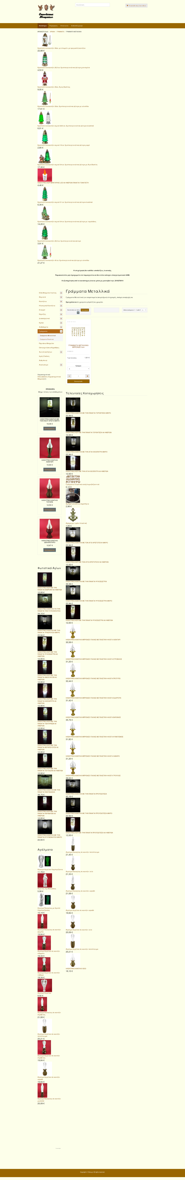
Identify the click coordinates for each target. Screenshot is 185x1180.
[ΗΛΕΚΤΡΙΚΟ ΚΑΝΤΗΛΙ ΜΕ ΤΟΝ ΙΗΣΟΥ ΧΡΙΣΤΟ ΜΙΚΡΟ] (50, 407)
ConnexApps (58, 1148)
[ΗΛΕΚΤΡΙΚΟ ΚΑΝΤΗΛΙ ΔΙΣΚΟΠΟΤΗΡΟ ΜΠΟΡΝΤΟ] (50, 528)
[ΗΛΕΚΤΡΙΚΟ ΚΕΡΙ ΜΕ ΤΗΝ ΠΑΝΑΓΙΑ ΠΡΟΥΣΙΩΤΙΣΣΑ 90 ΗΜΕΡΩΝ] (73, 824)
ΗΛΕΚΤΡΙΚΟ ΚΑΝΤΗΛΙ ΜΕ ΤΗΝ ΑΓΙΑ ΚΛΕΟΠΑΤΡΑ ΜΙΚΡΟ (86, 452)
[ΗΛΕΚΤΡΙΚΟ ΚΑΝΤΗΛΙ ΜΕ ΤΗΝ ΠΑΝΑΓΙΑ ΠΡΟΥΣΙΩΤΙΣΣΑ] (73, 786)
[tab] (50, 375)
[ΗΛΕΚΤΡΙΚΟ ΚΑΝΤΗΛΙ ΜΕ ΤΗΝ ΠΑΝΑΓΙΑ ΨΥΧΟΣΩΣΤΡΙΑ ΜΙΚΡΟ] (73, 592)
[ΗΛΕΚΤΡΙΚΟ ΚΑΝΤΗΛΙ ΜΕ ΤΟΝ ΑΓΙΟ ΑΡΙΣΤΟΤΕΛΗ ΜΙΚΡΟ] (73, 534)
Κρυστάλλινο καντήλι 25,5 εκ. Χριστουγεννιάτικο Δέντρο (59, 241)
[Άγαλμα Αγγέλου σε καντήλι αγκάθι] (73, 902)
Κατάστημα (43, 26)
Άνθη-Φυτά (43, 360)
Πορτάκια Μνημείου (46, 343)
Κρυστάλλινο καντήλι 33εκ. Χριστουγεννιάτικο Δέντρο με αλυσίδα (63, 106)
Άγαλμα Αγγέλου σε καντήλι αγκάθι (80, 910)
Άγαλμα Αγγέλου (44, 993)
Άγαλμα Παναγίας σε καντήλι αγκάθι (80, 891)
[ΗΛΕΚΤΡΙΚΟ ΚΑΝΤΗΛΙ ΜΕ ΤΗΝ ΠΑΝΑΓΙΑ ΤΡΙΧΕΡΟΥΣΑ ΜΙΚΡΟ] (45, 622)
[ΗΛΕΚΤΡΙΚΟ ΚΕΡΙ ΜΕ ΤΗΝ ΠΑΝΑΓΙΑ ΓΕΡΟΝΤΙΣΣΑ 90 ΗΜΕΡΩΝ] (73, 424)
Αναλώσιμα (43, 365)
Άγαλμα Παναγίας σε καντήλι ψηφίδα (49, 931)
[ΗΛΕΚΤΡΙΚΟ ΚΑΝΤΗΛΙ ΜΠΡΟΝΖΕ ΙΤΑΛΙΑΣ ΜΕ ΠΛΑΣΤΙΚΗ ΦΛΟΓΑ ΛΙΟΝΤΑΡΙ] (73, 631)
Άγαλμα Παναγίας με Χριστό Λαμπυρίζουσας (49, 909)
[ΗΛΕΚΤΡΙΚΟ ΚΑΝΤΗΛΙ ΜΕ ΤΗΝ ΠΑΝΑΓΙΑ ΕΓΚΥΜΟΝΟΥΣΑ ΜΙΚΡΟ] (45, 826)
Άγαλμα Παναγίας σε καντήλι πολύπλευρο (82, 852)
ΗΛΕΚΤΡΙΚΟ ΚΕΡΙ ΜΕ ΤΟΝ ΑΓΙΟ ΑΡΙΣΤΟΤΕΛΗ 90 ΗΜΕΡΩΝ (87, 562)
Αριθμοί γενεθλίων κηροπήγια (77, 504)
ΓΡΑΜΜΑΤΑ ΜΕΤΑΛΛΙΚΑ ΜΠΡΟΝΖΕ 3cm (78, 346)
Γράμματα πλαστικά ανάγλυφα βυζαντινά (82, 484)
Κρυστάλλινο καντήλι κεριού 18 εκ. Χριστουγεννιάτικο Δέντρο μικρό (64, 145)
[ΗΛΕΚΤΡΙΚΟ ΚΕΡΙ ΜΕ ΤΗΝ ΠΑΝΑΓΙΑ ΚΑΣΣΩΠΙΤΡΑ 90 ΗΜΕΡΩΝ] (45, 690)
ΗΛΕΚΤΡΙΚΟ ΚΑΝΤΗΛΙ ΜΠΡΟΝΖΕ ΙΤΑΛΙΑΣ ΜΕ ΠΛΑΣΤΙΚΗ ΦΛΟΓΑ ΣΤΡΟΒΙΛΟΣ (94, 659)
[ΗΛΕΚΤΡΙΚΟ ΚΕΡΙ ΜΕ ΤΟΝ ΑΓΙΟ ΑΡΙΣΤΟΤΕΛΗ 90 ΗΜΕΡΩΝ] (73, 553)
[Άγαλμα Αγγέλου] (45, 985)
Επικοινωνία (64, 26)
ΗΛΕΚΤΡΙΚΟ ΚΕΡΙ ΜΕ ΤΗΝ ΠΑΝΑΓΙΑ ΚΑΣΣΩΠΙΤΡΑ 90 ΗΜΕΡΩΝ (47, 701)
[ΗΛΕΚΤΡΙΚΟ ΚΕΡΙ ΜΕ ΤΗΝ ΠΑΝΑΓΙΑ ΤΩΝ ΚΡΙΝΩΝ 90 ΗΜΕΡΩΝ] (45, 713)
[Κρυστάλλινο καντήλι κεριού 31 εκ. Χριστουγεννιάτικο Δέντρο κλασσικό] (45, 194)
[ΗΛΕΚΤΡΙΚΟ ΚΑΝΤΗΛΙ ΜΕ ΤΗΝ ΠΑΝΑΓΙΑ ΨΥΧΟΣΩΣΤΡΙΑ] (73, 573)
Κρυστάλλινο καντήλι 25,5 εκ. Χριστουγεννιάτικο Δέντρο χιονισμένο (64, 67)
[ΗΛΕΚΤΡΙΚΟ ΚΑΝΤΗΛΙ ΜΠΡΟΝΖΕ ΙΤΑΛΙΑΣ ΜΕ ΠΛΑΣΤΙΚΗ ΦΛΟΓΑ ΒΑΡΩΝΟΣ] (73, 709)
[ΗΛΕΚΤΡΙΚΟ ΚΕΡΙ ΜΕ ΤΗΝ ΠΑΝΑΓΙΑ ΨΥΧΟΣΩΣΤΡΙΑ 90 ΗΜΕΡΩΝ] (73, 612)
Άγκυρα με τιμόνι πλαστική (76, 523)
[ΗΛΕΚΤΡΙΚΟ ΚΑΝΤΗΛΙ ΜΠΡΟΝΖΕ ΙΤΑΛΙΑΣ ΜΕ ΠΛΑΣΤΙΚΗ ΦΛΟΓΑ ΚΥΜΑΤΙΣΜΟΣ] (73, 728)
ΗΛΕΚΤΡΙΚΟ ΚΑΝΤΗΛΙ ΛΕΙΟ (76, 968)
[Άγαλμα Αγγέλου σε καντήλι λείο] (73, 921)
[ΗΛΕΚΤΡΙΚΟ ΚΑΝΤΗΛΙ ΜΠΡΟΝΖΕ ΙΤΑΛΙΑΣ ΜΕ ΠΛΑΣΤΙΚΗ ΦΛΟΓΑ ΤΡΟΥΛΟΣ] (73, 767)
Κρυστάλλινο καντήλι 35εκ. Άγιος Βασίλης (54, 87)
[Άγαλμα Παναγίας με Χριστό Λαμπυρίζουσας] (44, 899)
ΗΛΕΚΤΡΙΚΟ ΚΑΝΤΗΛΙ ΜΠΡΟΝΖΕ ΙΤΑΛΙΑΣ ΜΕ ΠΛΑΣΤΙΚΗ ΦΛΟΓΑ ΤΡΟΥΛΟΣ (93, 775)
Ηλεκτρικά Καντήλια (47, 305)
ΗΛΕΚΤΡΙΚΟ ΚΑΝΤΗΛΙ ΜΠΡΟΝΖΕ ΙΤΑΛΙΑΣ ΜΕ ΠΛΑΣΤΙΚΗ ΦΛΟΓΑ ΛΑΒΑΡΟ (93, 756)
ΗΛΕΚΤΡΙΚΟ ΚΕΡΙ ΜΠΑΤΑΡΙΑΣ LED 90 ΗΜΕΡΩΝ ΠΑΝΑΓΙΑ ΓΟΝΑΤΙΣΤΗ (63, 183)
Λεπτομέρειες (50, 429)
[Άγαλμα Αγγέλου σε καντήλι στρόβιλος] (44, 1047)
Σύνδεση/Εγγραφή (76, 26)
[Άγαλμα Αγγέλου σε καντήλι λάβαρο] (44, 964)
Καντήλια (43, 301)
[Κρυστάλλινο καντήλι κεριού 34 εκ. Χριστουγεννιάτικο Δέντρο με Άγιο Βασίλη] (45, 156)
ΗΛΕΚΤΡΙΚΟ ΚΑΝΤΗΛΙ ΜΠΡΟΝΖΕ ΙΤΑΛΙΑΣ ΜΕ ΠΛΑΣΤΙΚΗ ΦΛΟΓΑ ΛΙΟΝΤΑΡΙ (93, 639)
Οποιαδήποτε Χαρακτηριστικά (49, 377)
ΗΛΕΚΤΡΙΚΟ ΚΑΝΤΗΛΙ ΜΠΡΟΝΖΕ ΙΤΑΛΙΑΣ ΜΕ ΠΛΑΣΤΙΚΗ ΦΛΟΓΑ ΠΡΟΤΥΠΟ (93, 678)
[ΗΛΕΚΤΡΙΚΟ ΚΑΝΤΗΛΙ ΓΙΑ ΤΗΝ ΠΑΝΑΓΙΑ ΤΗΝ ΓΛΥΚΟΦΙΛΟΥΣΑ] (45, 600)
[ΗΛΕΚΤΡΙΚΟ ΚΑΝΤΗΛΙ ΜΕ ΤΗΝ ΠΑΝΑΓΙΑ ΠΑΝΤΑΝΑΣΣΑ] (45, 781)
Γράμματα (60, 32)
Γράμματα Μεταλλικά (48, 335)
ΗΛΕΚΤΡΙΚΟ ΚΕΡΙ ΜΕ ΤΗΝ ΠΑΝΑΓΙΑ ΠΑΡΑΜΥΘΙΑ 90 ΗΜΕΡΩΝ (47, 813)
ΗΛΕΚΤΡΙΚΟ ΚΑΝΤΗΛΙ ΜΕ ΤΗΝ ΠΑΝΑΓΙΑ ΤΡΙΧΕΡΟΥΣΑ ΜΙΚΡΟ (49, 631)
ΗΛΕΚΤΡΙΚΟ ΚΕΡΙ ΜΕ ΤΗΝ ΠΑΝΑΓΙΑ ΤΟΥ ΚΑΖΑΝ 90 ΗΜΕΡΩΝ (50, 769)
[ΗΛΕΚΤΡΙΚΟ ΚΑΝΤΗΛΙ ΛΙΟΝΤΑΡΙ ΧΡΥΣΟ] (50, 448)
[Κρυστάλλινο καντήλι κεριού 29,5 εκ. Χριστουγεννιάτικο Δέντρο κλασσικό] (45, 117)
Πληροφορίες (53, 26)
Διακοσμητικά (44, 318)
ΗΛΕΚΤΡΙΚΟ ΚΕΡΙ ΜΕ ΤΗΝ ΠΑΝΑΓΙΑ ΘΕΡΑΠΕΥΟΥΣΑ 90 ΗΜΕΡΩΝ (48, 747)
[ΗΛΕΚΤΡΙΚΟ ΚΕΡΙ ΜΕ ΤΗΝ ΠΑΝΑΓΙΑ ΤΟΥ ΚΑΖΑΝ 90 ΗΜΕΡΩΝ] (45, 760)
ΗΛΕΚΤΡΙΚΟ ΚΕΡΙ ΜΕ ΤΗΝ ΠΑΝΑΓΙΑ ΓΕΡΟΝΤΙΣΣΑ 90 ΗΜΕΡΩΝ (89, 432)
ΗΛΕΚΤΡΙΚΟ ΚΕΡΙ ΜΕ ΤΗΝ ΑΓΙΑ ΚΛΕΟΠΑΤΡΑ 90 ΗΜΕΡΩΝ (87, 471)
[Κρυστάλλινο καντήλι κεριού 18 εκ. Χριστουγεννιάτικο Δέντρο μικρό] (45, 137)
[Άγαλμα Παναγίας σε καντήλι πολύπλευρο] (73, 843)
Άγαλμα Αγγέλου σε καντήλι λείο (79, 930)
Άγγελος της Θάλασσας (47, 888)
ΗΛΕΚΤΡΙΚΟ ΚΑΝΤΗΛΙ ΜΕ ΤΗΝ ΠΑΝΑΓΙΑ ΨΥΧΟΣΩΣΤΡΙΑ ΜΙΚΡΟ (89, 601)
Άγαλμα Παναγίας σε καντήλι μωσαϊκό (49, 1100)
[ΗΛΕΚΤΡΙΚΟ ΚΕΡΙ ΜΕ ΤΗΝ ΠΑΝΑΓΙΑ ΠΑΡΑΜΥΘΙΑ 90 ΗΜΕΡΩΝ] (45, 803)
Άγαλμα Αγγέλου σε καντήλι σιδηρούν (49, 952)
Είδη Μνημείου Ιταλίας (47, 293)
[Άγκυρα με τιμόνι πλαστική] (73, 515)
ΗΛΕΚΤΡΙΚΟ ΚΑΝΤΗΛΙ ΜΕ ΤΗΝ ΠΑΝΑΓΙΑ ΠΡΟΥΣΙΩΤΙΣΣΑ (86, 794)
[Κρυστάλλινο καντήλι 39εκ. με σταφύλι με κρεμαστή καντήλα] (45, 40)
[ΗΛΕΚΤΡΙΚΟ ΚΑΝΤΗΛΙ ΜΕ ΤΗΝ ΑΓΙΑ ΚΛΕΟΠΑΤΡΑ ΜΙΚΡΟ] (73, 443)
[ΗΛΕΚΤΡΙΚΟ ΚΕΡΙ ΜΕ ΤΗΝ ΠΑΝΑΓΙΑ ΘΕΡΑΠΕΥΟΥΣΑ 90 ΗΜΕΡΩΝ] (45, 737)
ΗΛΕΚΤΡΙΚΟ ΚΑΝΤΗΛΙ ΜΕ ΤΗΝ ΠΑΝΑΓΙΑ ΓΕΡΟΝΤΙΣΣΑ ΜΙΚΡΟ (88, 413)
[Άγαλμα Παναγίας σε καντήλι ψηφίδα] (42, 921)
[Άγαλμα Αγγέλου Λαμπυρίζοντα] (44, 861)
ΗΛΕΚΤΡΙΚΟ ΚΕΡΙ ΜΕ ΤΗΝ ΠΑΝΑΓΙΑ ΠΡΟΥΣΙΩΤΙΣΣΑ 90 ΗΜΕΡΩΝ (89, 833)
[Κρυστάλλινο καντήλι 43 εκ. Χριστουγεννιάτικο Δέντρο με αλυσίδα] (45, 252)
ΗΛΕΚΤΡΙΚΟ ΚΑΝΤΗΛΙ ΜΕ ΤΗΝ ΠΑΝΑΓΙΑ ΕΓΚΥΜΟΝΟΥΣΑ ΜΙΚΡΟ (50, 836)
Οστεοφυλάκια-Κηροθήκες (49, 347)
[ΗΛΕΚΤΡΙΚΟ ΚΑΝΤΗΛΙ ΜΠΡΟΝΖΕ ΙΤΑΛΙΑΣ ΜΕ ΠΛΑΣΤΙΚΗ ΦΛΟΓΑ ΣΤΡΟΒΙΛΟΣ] (73, 650)
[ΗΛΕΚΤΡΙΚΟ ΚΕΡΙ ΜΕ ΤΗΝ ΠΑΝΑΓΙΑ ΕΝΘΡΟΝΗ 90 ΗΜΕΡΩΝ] (45, 579)
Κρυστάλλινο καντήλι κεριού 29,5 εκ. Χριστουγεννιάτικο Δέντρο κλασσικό (66, 126)
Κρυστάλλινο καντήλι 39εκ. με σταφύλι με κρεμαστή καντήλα (61, 48)
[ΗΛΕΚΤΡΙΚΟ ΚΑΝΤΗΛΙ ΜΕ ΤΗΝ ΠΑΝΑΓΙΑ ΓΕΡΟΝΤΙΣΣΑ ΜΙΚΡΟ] (73, 404)
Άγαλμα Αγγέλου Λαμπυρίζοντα (50, 869)
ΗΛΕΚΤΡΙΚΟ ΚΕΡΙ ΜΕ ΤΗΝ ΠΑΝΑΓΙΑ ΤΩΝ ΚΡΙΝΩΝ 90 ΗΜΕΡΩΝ (47, 723)
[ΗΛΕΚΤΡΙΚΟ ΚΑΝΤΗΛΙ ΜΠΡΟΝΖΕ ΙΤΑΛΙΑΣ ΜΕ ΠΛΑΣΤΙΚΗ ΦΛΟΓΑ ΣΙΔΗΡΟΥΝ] (73, 689)
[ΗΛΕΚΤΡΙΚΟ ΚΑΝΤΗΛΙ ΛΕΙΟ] (73, 960)
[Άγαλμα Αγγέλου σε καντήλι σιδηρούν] (44, 943)
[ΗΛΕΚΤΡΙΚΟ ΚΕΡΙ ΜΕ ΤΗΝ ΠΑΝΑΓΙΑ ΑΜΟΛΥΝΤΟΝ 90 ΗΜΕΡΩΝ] (45, 667)
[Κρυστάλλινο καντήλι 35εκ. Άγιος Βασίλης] (45, 78)
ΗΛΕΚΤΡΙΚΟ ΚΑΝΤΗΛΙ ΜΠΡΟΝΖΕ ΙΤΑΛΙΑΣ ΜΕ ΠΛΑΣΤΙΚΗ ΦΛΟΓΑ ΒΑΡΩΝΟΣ (93, 717)
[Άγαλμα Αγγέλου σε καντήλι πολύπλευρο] (73, 941)
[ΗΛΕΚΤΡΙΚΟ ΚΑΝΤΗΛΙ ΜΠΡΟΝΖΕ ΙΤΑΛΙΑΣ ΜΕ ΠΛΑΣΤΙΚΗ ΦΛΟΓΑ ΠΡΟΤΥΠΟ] (73, 670)
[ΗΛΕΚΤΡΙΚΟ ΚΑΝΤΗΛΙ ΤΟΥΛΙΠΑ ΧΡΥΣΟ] (50, 488)
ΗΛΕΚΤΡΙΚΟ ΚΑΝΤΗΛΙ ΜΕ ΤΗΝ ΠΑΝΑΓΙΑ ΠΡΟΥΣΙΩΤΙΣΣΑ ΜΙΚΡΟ (89, 813)
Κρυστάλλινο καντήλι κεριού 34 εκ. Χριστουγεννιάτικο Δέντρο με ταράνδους (67, 221)
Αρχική (52, 32)
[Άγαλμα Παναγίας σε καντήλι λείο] (73, 863)
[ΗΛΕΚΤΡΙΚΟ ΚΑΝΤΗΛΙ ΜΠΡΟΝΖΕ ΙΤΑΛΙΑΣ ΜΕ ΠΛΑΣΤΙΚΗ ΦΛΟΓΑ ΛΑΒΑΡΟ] (73, 748)
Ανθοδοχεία (43, 327)
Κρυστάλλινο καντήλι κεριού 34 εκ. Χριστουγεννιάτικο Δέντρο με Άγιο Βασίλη (67, 164)
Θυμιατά (42, 297)
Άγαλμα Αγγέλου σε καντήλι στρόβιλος (49, 1056)
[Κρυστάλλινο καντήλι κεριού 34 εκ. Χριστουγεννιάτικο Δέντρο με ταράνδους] (45, 213)
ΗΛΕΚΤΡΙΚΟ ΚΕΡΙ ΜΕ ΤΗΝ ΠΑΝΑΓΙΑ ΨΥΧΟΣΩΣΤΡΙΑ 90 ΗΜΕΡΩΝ (89, 620)
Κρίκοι (41, 323)
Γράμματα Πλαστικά (47, 339)
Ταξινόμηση (84, 310)
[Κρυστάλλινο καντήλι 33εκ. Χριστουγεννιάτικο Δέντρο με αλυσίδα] (45, 98)
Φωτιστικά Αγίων (45, 352)
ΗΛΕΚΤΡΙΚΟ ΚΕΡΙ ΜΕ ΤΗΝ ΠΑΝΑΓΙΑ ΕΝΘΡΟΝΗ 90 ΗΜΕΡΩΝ (50, 588)
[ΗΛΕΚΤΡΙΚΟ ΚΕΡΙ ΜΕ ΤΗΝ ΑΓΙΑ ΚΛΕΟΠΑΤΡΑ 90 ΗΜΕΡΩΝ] (73, 463)
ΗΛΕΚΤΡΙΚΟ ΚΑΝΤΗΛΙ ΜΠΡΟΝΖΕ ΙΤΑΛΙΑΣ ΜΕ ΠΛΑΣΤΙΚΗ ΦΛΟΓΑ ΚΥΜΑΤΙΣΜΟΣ (94, 737)
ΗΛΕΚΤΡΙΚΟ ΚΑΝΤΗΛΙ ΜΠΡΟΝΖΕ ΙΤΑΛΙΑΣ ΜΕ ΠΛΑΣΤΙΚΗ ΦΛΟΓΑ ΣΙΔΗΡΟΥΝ (93, 698)
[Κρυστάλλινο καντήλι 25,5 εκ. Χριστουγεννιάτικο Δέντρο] (45, 232)
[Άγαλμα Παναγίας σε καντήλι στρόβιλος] (42, 1004)
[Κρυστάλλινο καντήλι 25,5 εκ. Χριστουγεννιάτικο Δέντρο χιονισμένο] (45, 59)
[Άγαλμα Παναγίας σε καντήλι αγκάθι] (73, 882)
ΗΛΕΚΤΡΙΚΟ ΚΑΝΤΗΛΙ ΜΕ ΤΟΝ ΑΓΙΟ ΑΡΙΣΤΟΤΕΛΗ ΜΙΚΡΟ (87, 543)
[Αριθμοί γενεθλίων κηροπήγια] (73, 495)
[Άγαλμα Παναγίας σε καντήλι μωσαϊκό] (42, 1090)
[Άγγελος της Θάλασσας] (45, 880)
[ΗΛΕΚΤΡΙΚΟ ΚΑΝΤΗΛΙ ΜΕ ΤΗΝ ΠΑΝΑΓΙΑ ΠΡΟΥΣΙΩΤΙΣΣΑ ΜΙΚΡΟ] (73, 805)
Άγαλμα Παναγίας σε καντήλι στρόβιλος (49, 1013)
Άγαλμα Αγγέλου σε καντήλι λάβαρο (49, 974)
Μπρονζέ (41, 379)
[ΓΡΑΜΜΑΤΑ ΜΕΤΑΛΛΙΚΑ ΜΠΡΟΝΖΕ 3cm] (78, 331)
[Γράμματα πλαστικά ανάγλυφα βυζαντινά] (73, 479)
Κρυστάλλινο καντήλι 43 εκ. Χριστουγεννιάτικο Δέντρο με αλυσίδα (63, 260)
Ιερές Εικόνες (44, 356)
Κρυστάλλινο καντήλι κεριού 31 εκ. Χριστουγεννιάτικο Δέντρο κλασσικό (65, 202)
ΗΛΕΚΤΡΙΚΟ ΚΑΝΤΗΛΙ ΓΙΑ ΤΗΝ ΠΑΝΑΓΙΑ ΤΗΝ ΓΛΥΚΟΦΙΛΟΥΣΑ (49, 610)
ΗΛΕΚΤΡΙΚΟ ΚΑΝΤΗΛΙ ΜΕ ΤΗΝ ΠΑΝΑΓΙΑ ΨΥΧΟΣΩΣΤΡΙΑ (86, 581)
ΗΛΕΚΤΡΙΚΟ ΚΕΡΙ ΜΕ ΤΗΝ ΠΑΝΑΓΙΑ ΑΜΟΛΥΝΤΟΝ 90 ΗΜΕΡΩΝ (47, 677)
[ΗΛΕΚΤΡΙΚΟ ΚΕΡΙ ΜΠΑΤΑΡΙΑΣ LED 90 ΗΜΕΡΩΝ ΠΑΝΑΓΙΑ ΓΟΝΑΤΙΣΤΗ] (45, 175)
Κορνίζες (42, 314)
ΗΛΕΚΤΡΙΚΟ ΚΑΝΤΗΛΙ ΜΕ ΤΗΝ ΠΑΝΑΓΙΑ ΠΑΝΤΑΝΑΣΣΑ (49, 791)
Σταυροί (42, 310)
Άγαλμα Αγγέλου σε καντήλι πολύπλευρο (82, 949)
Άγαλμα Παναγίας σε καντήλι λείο (79, 871)
